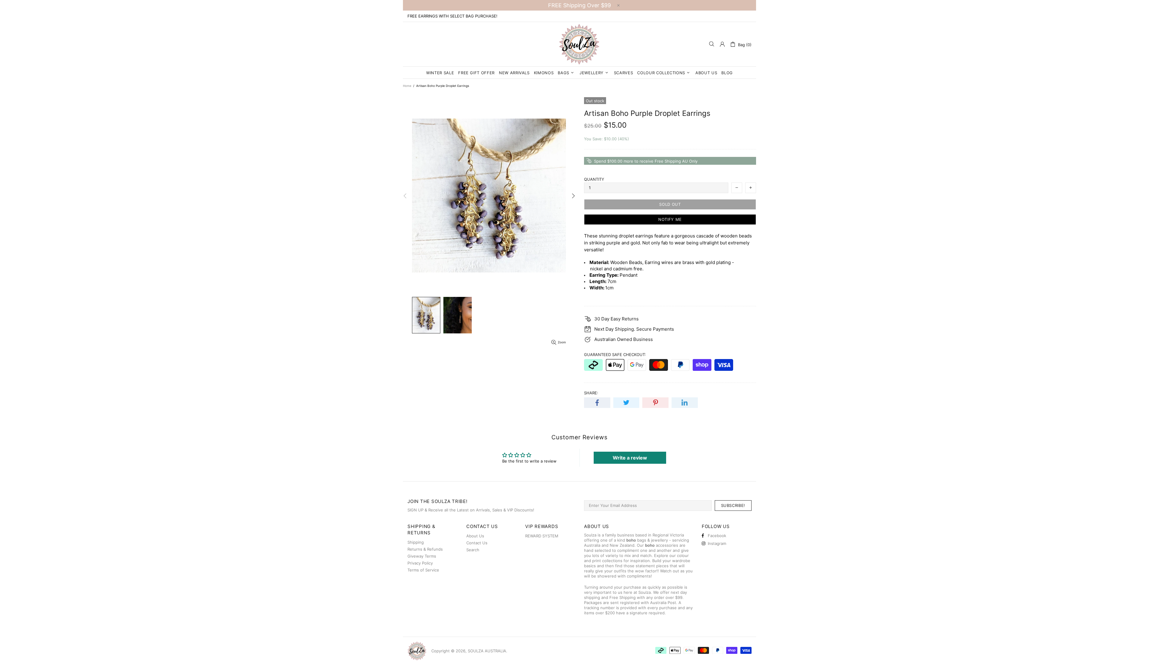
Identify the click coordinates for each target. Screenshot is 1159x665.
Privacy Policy (420, 563)
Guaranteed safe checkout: (615, 354)
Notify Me (670, 219)
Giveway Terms (421, 556)
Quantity (594, 179)
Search (472, 549)
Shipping (415, 542)
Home (407, 86)
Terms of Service (423, 570)
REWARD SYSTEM (541, 535)
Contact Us (476, 542)
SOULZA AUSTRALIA (579, 44)
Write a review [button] (630, 458)
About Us (475, 535)
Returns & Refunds (425, 549)
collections (612, 560)
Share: (591, 392)
